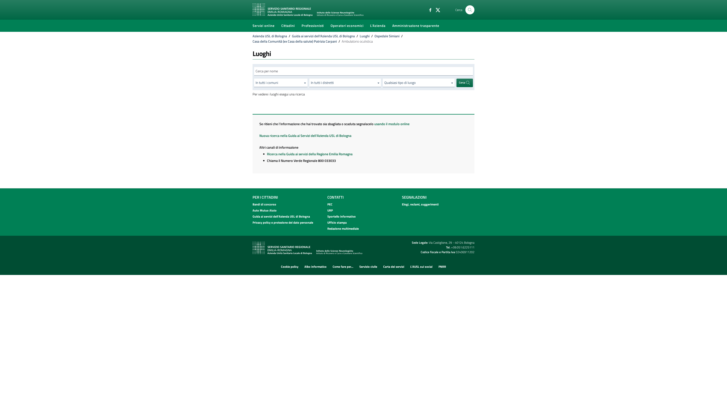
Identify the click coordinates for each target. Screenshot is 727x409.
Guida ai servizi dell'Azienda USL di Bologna (323, 36)
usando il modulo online (392, 123)
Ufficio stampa (337, 222)
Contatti (335, 197)
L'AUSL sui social (421, 266)
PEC (329, 204)
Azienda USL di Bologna (270, 36)
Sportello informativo (341, 216)
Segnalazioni (414, 197)
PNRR (442, 266)
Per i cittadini (265, 197)
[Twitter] (436, 9)
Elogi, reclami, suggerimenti (420, 204)
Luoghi (365, 36)
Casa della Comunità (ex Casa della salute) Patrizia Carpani (295, 41)
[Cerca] (469, 9)
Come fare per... (343, 266)
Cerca (462, 82)
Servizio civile (368, 266)
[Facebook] (429, 9)
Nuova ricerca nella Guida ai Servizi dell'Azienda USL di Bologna (305, 135)
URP (330, 210)
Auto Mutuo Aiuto (265, 210)
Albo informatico (315, 266)
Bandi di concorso (264, 204)
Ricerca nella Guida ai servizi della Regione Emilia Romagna (310, 154)
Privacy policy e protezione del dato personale (283, 222)
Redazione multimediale (343, 228)
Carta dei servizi (393, 266)
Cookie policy (289, 266)
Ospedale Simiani (386, 36)
